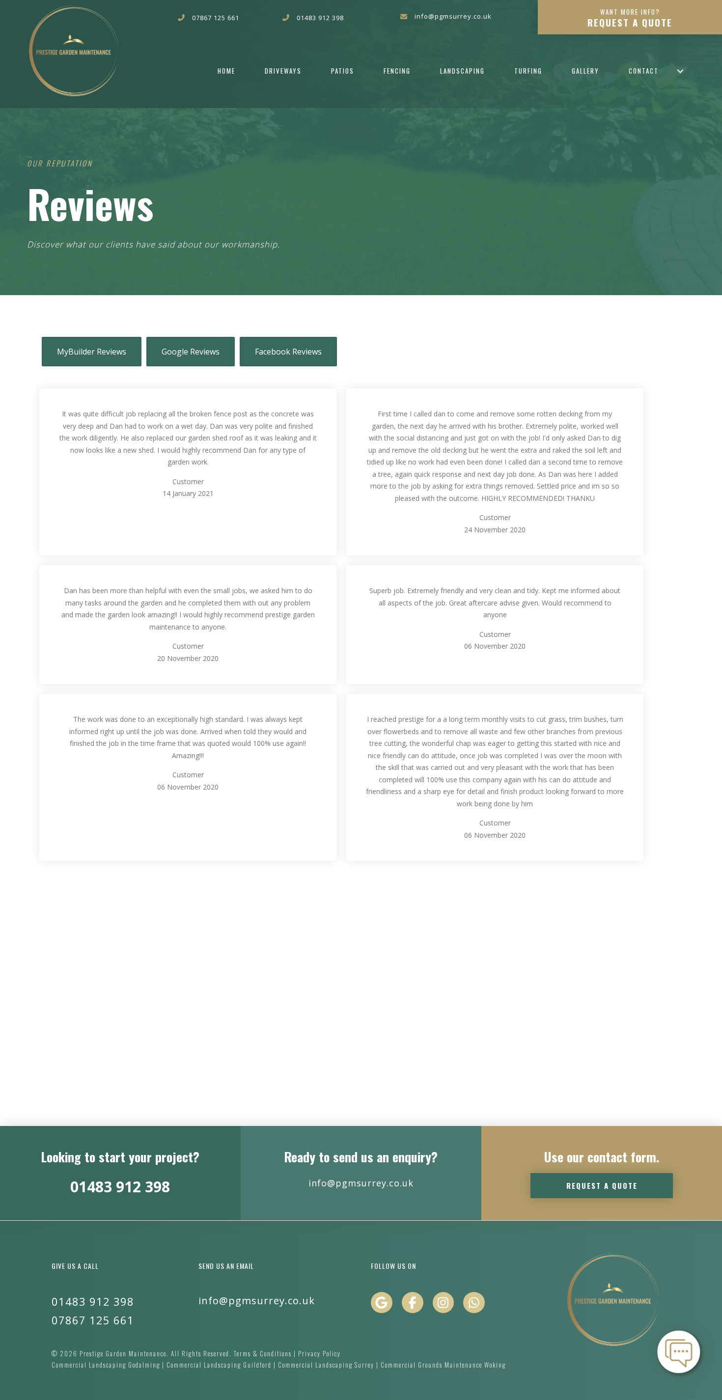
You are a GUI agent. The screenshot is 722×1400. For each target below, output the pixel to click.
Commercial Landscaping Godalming (107, 1365)
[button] (630, 17)
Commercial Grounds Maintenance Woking (443, 1365)
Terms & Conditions (263, 1353)
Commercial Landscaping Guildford (220, 1365)
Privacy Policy (319, 1353)
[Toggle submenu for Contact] (680, 71)
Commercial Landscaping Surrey (327, 1365)
